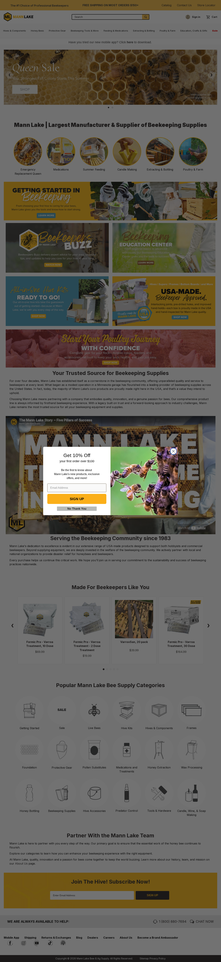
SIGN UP (77, 499)
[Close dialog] (173, 451)
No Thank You (76, 508)
